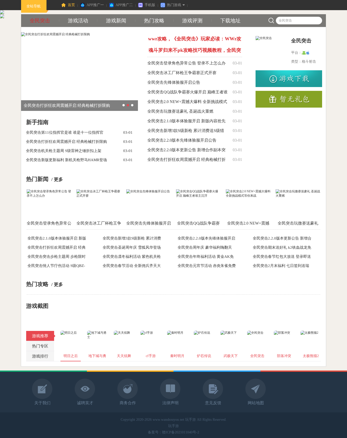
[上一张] (63, 318)
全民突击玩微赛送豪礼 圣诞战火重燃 (180, 111)
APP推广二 (124, 5)
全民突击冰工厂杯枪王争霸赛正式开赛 (181, 73)
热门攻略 (154, 20)
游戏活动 (78, 20)
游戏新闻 (116, 20)
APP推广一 (95, 5)
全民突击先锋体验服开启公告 (173, 82)
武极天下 (231, 356)
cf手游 (151, 356)
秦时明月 (177, 356)
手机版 (150, 5)
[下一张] (283, 318)
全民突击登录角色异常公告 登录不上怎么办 (186, 63)
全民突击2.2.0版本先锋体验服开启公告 (181, 140)
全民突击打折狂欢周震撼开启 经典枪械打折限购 (67, 105)
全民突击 (40, 20)
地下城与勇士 (97, 357)
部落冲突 (284, 356)
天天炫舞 (124, 356)
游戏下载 (289, 78)
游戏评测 (192, 20)
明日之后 (71, 356)
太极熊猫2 (311, 356)
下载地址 (230, 20)
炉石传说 (204, 356)
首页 (71, 5)
